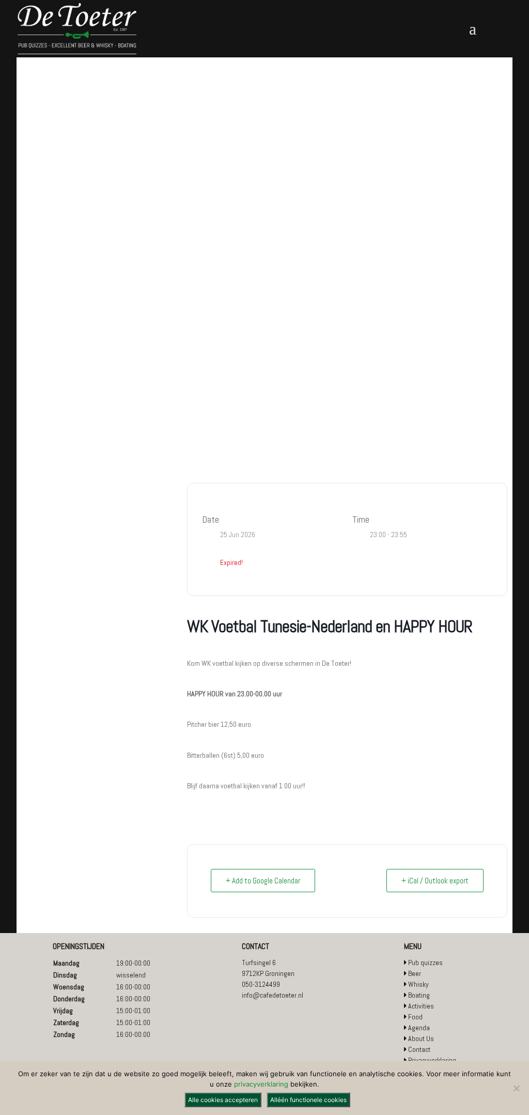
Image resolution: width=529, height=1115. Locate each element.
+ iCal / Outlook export (435, 880)
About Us (421, 1038)
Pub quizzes (425, 962)
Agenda (419, 1027)
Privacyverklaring (432, 1060)
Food (415, 1016)
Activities (421, 1006)
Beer (414, 973)
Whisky (418, 984)
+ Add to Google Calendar (263, 880)
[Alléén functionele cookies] (516, 1088)
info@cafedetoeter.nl (272, 995)
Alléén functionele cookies (308, 1100)
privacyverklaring (261, 1084)
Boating (419, 995)
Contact (419, 1049)
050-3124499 (261, 984)
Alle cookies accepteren (223, 1100)
